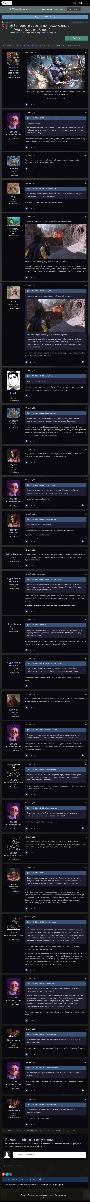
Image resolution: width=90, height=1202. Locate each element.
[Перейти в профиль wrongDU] (13, 221)
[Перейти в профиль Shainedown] (13, 1033)
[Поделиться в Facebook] (10, 1174)
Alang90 (13, 168)
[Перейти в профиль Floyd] (13, 188)
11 (32, 45)
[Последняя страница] (63, 45)
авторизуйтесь (75, 1144)
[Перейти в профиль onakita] (13, 121)
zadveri (13, 465)
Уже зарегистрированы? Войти (52, 9)
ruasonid (13, 709)
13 (40, 45)
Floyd (13, 196)
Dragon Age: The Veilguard (46, 33)
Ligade (13, 393)
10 (28, 45)
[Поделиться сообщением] (85, 52)
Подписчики (77, 22)
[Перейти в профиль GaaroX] (13, 874)
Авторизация (8, 22)
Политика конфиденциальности (40, 1195)
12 (36, 45)
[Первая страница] (3, 45)
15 (48, 45)
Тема (23, 1195)
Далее (58, 45)
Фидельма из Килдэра (13, 580)
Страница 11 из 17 (73, 45)
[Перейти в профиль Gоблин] (5, 27)
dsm (13, 301)
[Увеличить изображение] (56, 72)
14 (44, 45)
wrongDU (13, 228)
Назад (9, 45)
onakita (13, 131)
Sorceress (48, 118)
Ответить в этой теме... (25, 1155)
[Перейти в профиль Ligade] (13, 380)
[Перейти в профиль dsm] (13, 292)
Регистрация (73, 9)
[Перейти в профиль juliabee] (13, 770)
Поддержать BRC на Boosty (45, 17)
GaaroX (13, 884)
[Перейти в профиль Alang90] (13, 161)
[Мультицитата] (26, 104)
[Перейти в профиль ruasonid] (13, 700)
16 (52, 45)
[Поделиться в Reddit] (3, 1174)
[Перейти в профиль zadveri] (13, 455)
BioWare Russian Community (26, 9)
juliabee (13, 780)
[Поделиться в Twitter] (7, 1174)
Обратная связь (61, 1195)
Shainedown (13, 1040)
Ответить (76, 38)
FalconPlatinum (14, 554)
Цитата (32, 104)
